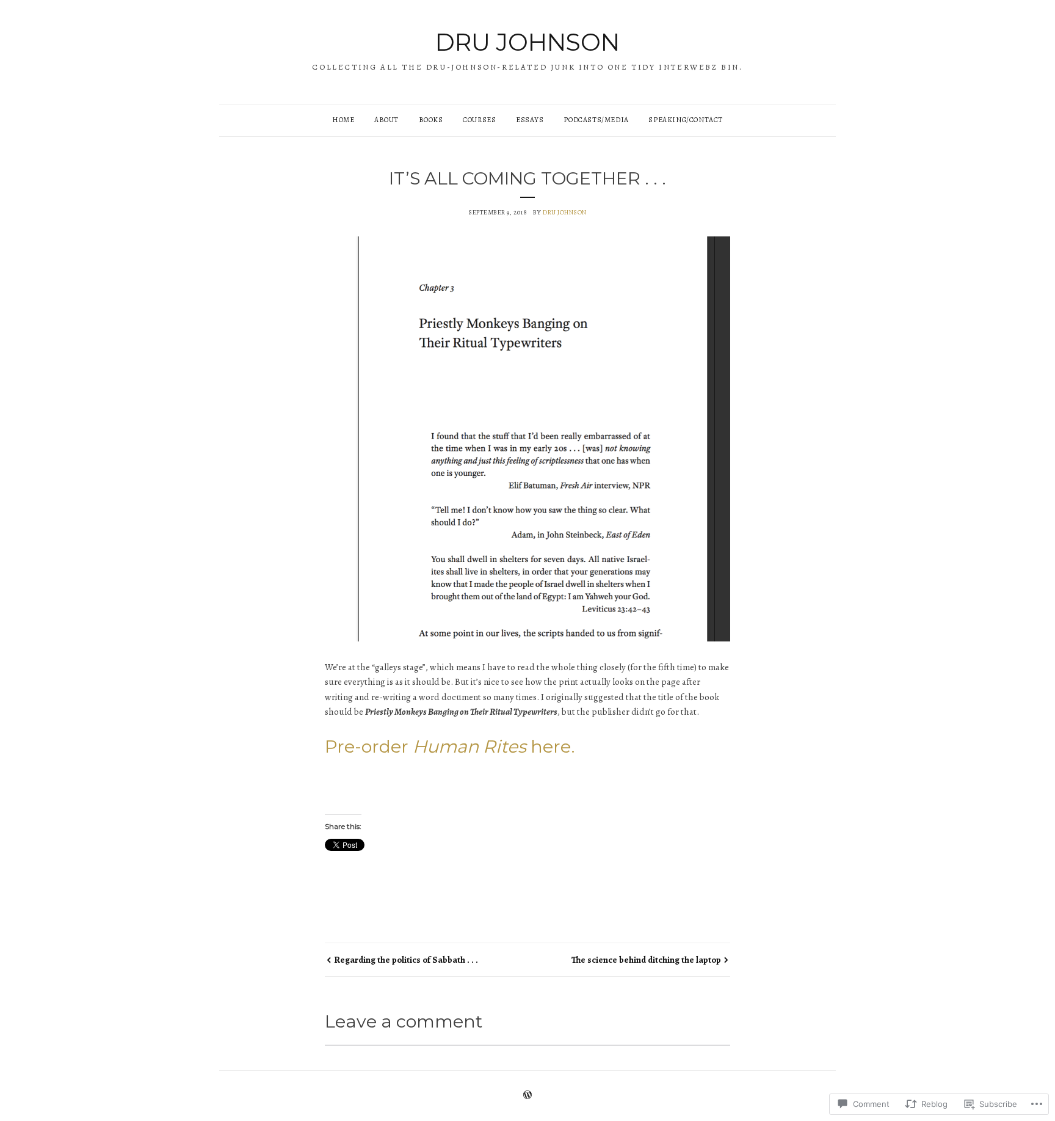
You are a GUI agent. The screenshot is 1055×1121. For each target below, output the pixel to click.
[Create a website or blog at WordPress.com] (527, 1096)
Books (431, 120)
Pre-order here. (450, 746)
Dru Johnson (527, 42)
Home (343, 120)
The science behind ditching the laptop (646, 960)
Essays (530, 120)
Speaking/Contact (685, 120)
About (386, 120)
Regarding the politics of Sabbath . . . (406, 960)
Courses (479, 120)
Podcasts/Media (596, 120)
